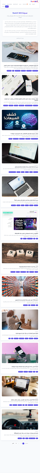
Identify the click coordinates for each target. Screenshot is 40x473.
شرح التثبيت (4, 4)
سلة (13, 70)
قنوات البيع (30, 371)
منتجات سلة (25, 371)
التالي (13, 443)
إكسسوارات (19, 438)
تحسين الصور (16, 338)
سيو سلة (22, 205)
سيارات (27, 438)
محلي (34, 371)
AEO (34, 238)
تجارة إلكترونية (9, 70)
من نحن (20, 4)
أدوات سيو (26, 205)
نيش (23, 438)
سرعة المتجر (31, 338)
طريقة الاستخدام (9, 4)
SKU (29, 305)
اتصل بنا (3, 6)
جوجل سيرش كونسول (34, 138)
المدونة (7, 6)
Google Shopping (21, 105)
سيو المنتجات (6, 105)
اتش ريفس (31, 205)
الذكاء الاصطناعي (30, 238)
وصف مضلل (16, 105)
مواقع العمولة (23, 70)
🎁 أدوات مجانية (25, 4)
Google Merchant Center (28, 105)
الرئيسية (33, 4)
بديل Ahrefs (36, 205)
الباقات (30, 4)
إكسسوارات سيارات (32, 438)
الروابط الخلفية (13, 205)
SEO (21, 238)
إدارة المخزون (33, 305)
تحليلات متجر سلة (15, 138)
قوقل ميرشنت (36, 105)
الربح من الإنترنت (29, 70)
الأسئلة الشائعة (15, 4)
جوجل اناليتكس (28, 138)
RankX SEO (10, 138)
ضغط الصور (36, 338)
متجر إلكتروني (25, 305)
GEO (37, 238)
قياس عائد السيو (22, 138)
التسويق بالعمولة (35, 70)
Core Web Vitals (22, 338)
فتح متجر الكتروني (17, 70)
